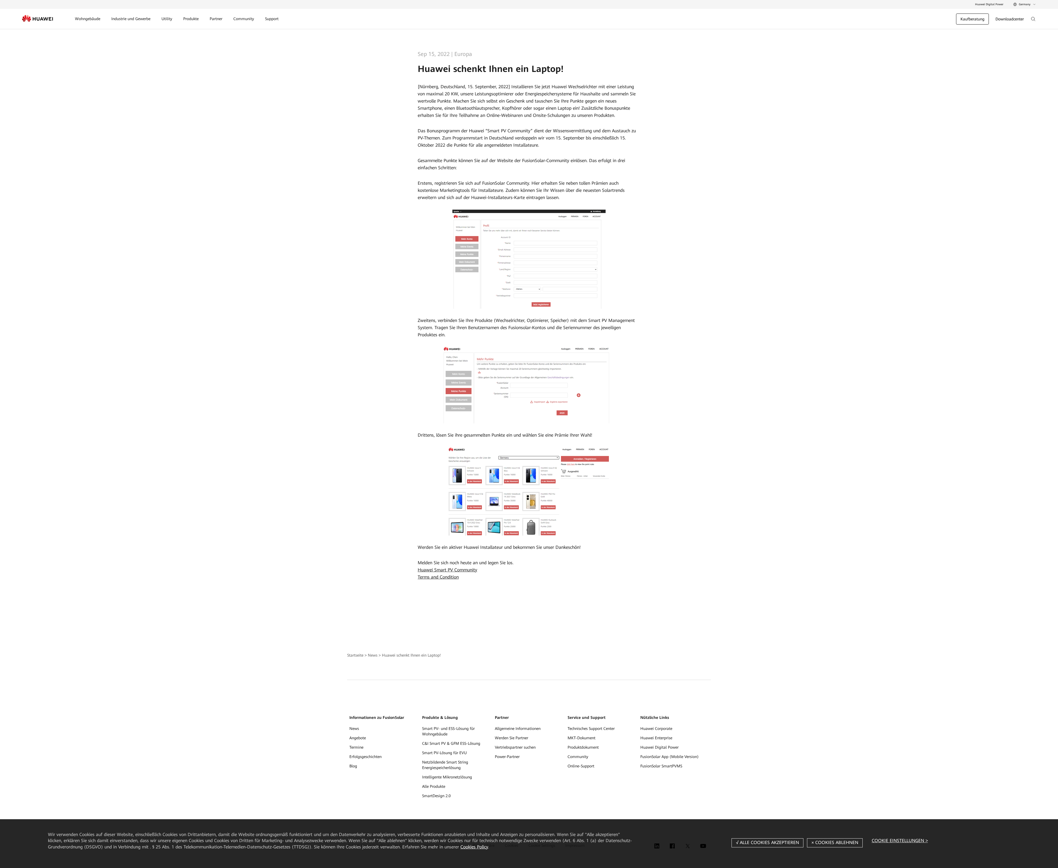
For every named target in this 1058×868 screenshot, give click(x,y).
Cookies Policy (474, 847)
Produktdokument (583, 747)
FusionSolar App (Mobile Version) (669, 756)
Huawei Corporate (656, 728)
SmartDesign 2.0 (436, 796)
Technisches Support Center (591, 728)
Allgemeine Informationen (518, 728)
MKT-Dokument (581, 738)
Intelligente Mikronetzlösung (447, 777)
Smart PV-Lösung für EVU (444, 753)
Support (272, 19)
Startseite (355, 655)
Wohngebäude (87, 19)
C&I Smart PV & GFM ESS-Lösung (451, 743)
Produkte (191, 19)
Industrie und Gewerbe (130, 19)
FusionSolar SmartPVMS (661, 766)
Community (243, 19)
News (372, 655)
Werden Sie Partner (511, 738)
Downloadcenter (1009, 19)
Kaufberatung (972, 19)
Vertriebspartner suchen (515, 747)
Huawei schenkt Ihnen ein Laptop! (411, 655)
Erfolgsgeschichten (365, 756)
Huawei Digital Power (989, 4)
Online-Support (581, 766)
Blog (353, 766)
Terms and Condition (438, 577)
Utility (166, 19)
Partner (216, 19)
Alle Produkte (433, 786)
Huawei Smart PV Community (447, 570)
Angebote (357, 738)
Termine (356, 747)
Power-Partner (507, 756)
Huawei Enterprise (656, 738)
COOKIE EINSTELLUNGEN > (900, 840)
